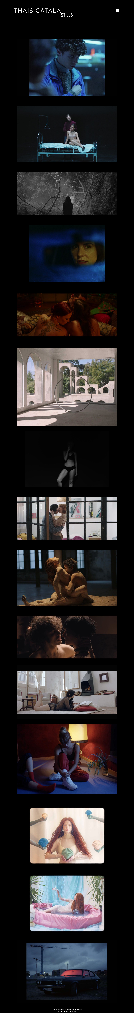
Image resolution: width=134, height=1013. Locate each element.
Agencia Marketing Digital (64, 1009)
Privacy (74, 1011)
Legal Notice (67, 1011)
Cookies (60, 1011)
